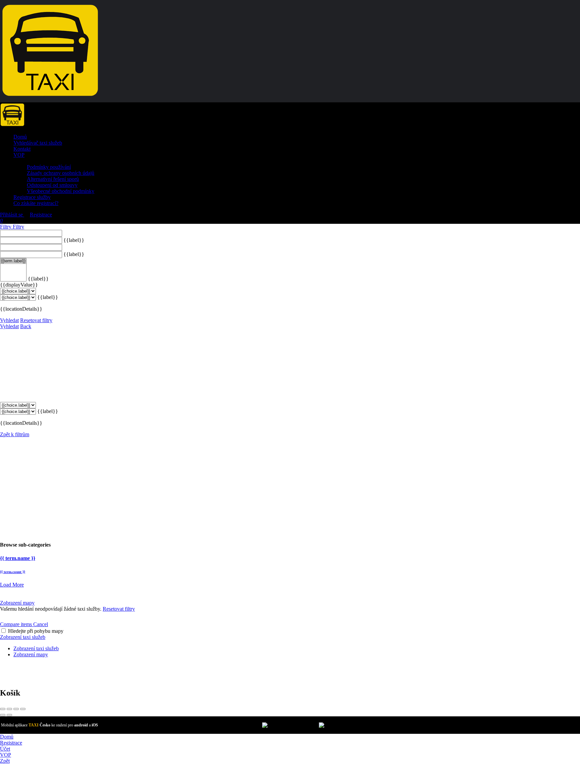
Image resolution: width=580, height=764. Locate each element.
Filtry (6, 227)
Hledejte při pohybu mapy (35, 631)
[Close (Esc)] (2, 709)
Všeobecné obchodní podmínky (60, 191)
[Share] (9, 709)
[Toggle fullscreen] (16, 709)
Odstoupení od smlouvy (52, 185)
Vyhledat (9, 320)
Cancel (40, 624)
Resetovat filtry (36, 320)
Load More (12, 585)
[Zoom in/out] (23, 709)
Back (25, 326)
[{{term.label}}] (13, 261)
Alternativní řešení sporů (53, 179)
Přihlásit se (12, 214)
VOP (19, 155)
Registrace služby (32, 197)
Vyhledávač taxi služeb (37, 143)
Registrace (41, 214)
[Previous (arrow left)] (2, 715)
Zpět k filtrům (14, 434)
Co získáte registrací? (35, 203)
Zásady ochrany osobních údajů (60, 173)
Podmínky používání (49, 167)
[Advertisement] (290, 488)
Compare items (16, 624)
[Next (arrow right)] (9, 715)
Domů (20, 137)
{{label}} (73, 240)
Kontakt (22, 149)
